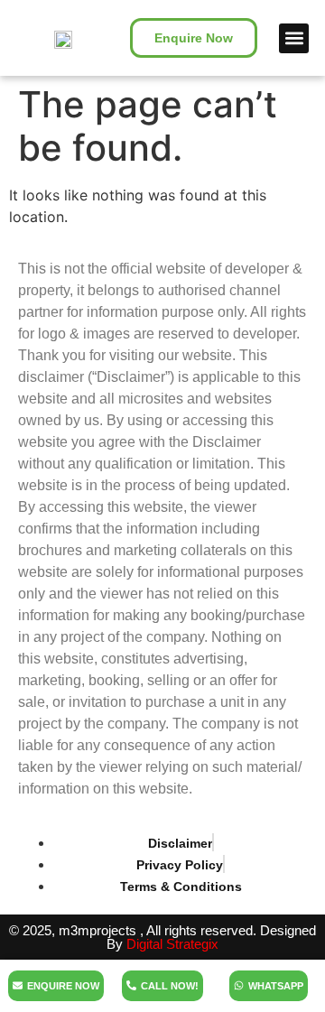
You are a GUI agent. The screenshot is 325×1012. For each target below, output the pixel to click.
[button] (294, 38)
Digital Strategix (172, 944)
